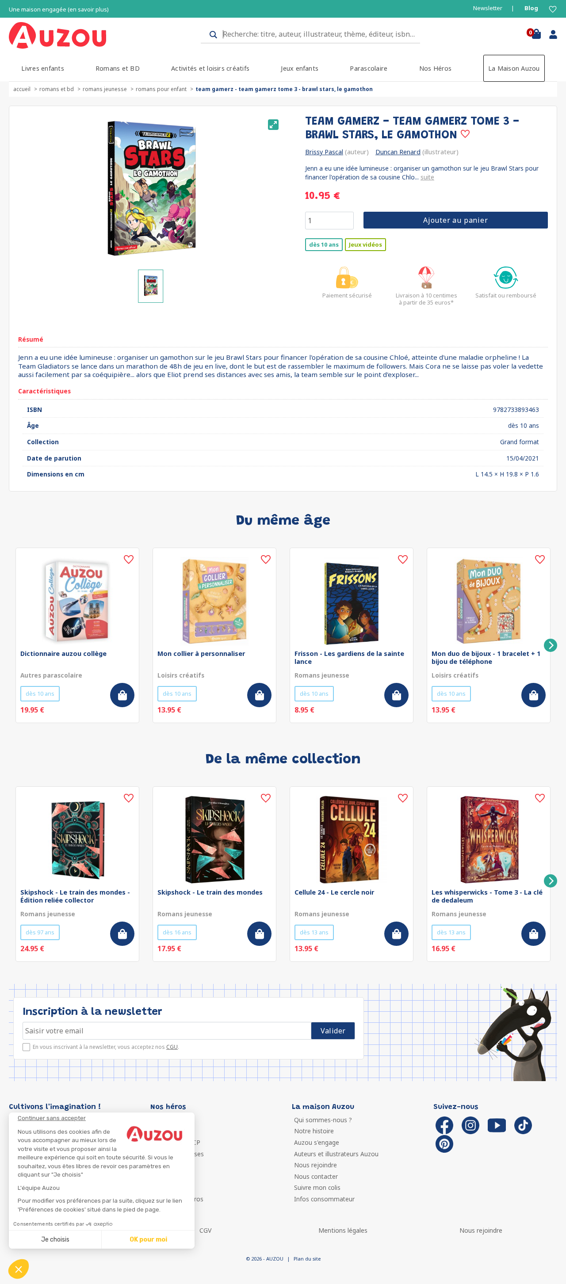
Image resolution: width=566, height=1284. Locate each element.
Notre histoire (314, 1131)
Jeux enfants (299, 68)
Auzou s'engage (316, 1142)
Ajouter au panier (455, 220)
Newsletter (487, 8)
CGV (205, 1230)
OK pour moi (148, 1239)
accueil (22, 89)
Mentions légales (342, 1230)
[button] (18, 1269)
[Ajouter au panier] (122, 695)
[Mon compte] (550, 36)
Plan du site (307, 1258)
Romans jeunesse (105, 89)
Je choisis (55, 1239)
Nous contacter (316, 1176)
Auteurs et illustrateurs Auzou (336, 1154)
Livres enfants (42, 68)
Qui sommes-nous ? (323, 1120)
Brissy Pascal (324, 152)
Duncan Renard (398, 152)
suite (427, 177)
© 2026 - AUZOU (264, 1258)
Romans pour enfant (161, 89)
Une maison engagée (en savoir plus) (59, 9)
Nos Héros (435, 68)
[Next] (550, 645)
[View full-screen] (273, 124)
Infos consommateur (324, 1199)
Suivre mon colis (317, 1187)
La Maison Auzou (514, 68)
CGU (172, 1047)
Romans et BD (118, 68)
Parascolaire (368, 68)
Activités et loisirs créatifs (210, 68)
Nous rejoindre (315, 1165)
